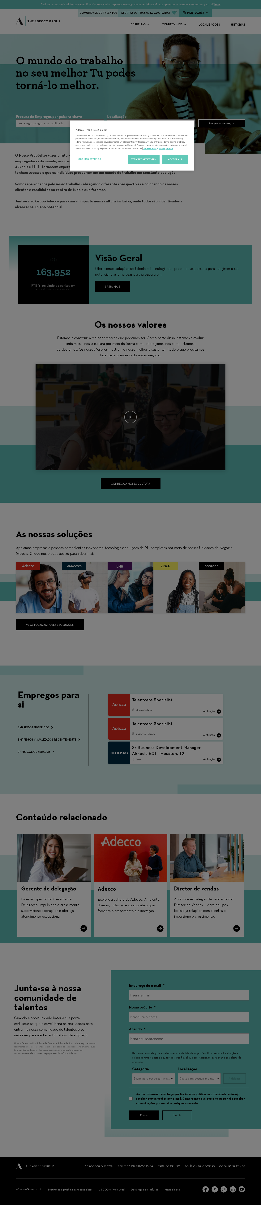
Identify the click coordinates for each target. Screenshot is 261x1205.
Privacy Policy (166, 148)
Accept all (175, 159)
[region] (132, 146)
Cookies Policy (150, 148)
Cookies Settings (89, 159)
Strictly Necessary (143, 159)
